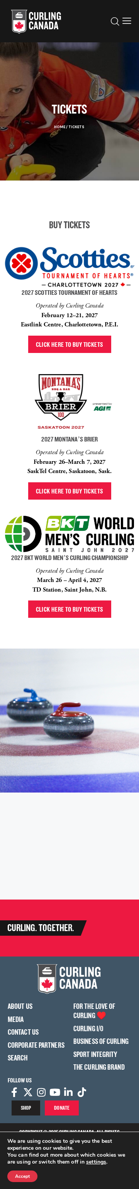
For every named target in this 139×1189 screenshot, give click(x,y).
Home (59, 127)
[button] (126, 21)
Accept (22, 1176)
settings (96, 1162)
